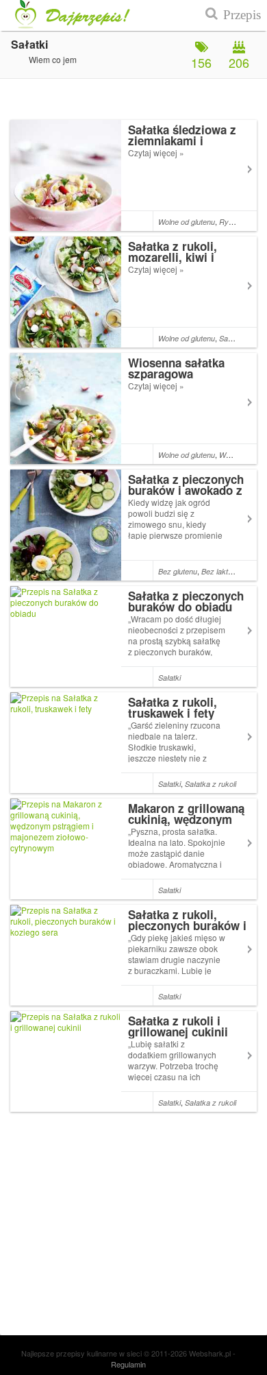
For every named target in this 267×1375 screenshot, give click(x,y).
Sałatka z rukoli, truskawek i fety (172, 707)
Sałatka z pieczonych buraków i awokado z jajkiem (186, 490)
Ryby (228, 222)
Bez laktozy (220, 571)
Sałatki (230, 338)
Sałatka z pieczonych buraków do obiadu (186, 601)
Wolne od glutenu (186, 222)
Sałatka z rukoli (210, 784)
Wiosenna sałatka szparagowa (176, 368)
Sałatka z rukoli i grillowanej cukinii (178, 1026)
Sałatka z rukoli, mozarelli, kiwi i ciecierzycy (172, 257)
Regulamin (128, 1364)
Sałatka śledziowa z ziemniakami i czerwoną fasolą (182, 140)
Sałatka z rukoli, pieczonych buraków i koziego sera (187, 925)
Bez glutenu (177, 571)
